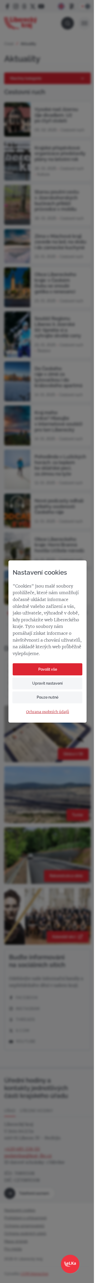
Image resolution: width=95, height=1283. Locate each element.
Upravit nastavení (47, 683)
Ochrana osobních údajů (47, 712)
